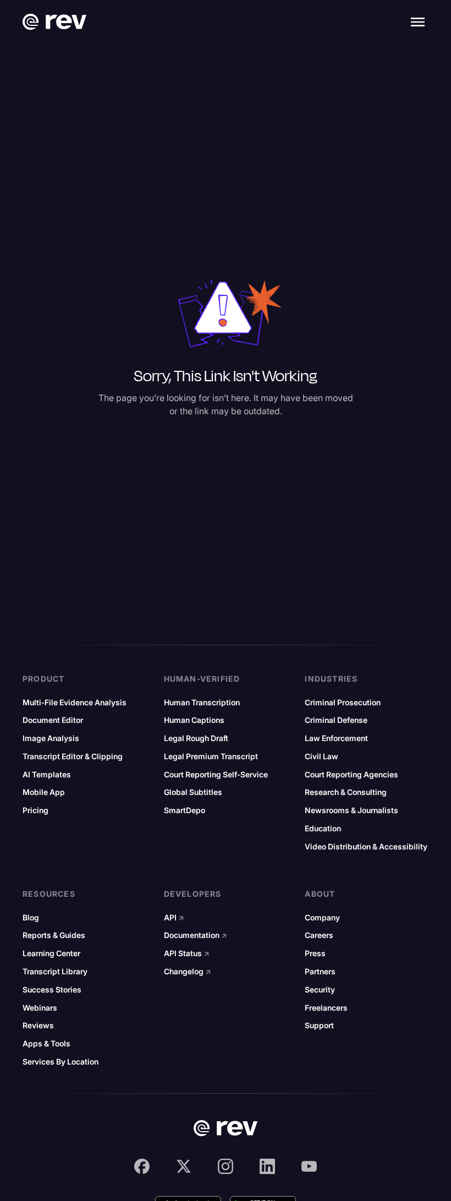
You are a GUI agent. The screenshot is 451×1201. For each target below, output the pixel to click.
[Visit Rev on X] (183, 1166)
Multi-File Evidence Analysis (75, 702)
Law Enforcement (336, 738)
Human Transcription (202, 702)
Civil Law (321, 756)
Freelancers (326, 1007)
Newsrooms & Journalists (351, 810)
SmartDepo (184, 810)
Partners (320, 971)
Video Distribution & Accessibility (366, 846)
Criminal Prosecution (343, 702)
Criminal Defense (336, 720)
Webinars (40, 1007)
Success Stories (52, 989)
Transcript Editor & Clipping (73, 756)
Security (320, 989)
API (174, 917)
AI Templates (47, 774)
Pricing (35, 810)
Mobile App (44, 792)
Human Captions (194, 720)
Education (323, 828)
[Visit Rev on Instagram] (225, 1166)
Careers (319, 935)
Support (319, 1025)
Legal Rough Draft (196, 738)
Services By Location (60, 1061)
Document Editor (53, 720)
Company (322, 917)
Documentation (195, 935)
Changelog (187, 971)
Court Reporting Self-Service (216, 774)
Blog (31, 917)
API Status (187, 953)
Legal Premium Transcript (211, 756)
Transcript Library (55, 971)
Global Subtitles (193, 792)
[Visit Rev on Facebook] (142, 1166)
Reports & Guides (54, 935)
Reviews (38, 1025)
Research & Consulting (346, 792)
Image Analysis (51, 738)
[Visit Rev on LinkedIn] (267, 1166)
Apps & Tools (46, 1043)
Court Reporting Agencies (351, 774)
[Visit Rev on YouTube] (309, 1166)
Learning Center (51, 953)
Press (315, 953)
